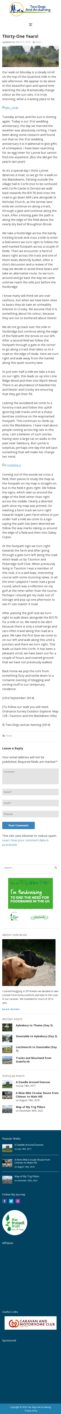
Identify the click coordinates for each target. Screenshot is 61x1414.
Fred (38, 42)
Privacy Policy (31, 1410)
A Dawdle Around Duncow (33, 1082)
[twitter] (11, 1201)
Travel (9, 735)
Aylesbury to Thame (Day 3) (34, 1025)
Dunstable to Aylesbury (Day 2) (36, 1036)
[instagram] (18, 1201)
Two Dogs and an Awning (39, 1407)
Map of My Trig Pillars (30, 1107)
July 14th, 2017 (27, 1085)
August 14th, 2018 (29, 1100)
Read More (10, 1009)
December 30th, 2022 (31, 1110)
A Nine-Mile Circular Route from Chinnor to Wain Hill (37, 1094)
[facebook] (4, 1201)
